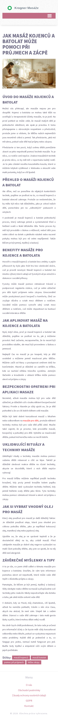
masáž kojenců (21, 657)
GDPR (29, 700)
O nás (29, 684)
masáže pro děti (31, 420)
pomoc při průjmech (14, 662)
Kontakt (29, 705)
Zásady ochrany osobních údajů (29, 695)
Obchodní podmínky (29, 690)
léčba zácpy (33, 662)
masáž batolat (39, 657)
